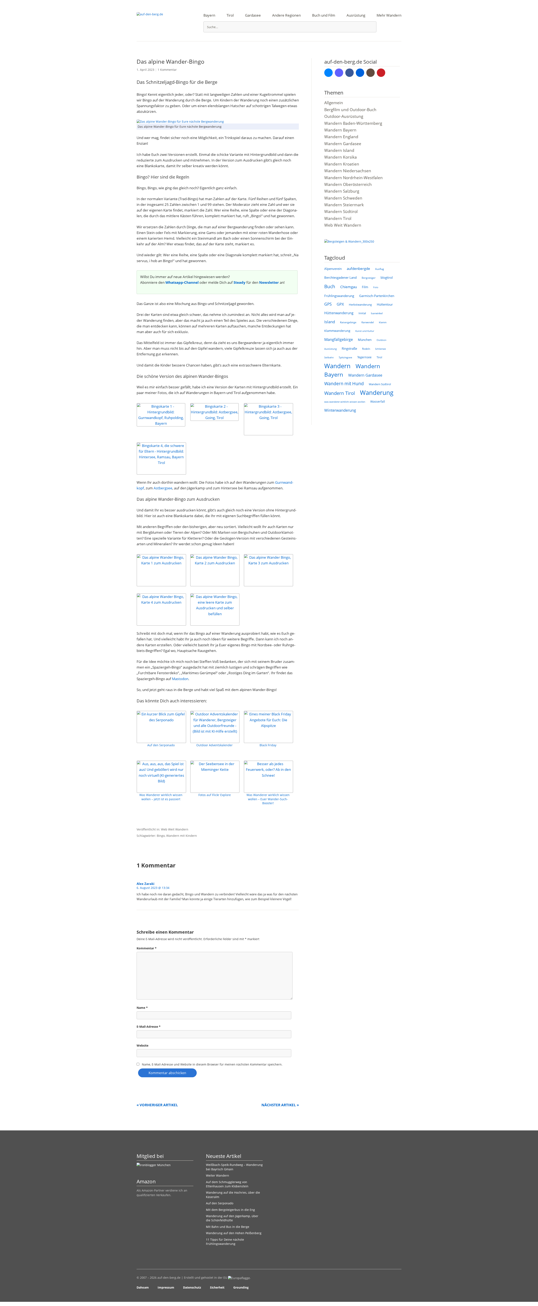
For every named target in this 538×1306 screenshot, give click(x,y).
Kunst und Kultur (364, 330)
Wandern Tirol (337, 218)
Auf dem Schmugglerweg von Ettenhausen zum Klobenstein (227, 1184)
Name (142, 1008)
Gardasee (253, 15)
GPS (328, 304)
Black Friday (268, 745)
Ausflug (379, 269)
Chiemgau (348, 286)
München (365, 340)
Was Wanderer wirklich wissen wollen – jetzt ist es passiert (160, 797)
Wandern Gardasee (342, 143)
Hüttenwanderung (338, 313)
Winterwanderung (340, 410)
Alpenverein (333, 269)
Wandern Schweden (343, 198)
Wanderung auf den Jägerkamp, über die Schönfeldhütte (232, 1218)
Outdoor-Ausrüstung (343, 116)
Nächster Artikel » (280, 1104)
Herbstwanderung (360, 304)
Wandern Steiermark (344, 205)
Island (329, 321)
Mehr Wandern (389, 15)
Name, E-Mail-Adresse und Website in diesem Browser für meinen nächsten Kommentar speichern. (212, 1064)
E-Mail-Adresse (149, 1027)
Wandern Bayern (340, 130)
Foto (375, 287)
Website (142, 1045)
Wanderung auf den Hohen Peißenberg (233, 1233)
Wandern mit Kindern (181, 836)
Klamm (382, 322)
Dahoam (143, 1287)
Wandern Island (339, 150)
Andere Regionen (286, 15)
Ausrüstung (356, 15)
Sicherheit (217, 1287)
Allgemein (333, 102)
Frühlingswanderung (339, 296)
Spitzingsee (345, 357)
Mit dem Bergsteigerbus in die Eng (230, 1210)
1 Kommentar (167, 70)
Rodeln (366, 349)
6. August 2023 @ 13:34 (153, 888)
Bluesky (328, 72)
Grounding (241, 1287)
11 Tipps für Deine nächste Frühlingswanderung (225, 1242)
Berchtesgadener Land (340, 277)
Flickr (360, 72)
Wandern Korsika (340, 157)
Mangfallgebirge (338, 339)
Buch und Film (323, 15)
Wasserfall (377, 401)
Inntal (362, 313)
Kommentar (147, 948)
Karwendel (367, 322)
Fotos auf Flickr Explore (214, 795)
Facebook (349, 72)
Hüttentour (385, 304)
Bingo (161, 836)
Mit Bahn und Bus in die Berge (227, 1227)
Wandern (337, 366)
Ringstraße (349, 348)
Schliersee (380, 348)
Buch (329, 286)
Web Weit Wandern (174, 829)
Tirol (230, 15)
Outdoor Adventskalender (214, 745)
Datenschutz (192, 1287)
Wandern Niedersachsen (347, 170)
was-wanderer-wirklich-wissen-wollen (344, 401)
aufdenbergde (358, 268)
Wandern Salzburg (341, 191)
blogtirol (387, 277)
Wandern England (341, 136)
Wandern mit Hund (344, 383)
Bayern (209, 15)
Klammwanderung (337, 331)
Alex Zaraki (145, 884)
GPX (340, 304)
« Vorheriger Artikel (157, 1104)
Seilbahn (329, 357)
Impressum (166, 1287)
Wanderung (376, 392)
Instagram (370, 72)
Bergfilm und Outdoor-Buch (350, 109)
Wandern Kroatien (341, 164)
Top (397, 1287)
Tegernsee (364, 357)
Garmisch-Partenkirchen (376, 296)
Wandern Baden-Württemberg (353, 123)
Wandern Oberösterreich (348, 184)
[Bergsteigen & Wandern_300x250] (349, 241)
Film (365, 287)
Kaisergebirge (348, 322)
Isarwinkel (377, 313)
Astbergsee (163, 488)
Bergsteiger (369, 278)
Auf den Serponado (161, 745)
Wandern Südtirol (341, 211)
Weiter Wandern (217, 1175)
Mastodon (180, 678)
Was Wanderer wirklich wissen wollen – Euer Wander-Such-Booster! (268, 799)
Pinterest (381, 72)
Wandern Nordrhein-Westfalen (353, 177)
